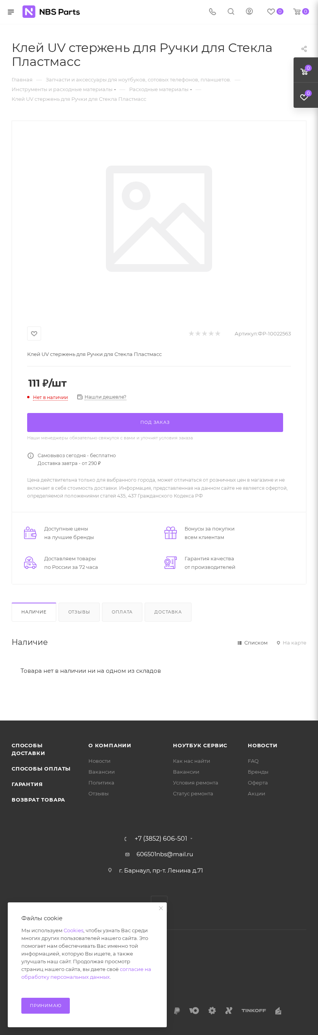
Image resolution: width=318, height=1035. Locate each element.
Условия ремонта (195, 782)
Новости (99, 761)
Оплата (122, 612)
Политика (101, 782)
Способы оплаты (41, 768)
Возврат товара (38, 800)
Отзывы (79, 612)
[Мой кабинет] (249, 12)
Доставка (167, 612)
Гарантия (27, 784)
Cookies (73, 930)
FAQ (253, 761)
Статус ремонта (193, 793)
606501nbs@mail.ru (165, 854)
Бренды (258, 772)
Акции (256, 793)
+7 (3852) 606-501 (161, 839)
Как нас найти (191, 761)
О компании (109, 745)
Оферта (258, 782)
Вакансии (101, 772)
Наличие (34, 612)
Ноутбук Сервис (200, 745)
